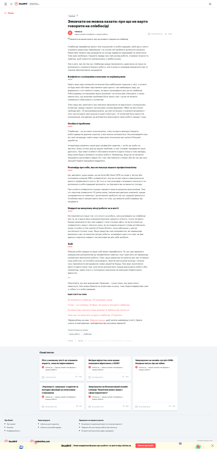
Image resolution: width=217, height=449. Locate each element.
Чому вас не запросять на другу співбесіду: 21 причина (95, 314)
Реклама (10, 427)
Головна (70, 340)
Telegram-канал (97, 319)
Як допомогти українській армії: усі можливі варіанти (101, 424)
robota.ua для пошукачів (49, 424)
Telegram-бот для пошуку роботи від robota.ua (99, 427)
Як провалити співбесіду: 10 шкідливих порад (90, 299)
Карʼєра (80, 340)
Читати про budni (145, 446)
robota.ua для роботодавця (50, 427)
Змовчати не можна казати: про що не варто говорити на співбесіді (110, 340)
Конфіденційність (13, 430)
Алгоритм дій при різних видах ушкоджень (97, 430)
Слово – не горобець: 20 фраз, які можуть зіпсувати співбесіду (99, 304)
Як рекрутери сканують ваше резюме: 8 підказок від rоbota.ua (98, 309)
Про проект (11, 424)
